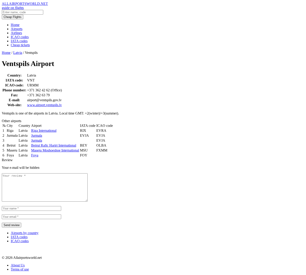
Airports (16, 29)
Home (15, 25)
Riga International (43, 130)
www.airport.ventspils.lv (44, 105)
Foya (34, 155)
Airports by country (25, 233)
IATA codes (19, 41)
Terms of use (20, 269)
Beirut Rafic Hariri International (53, 145)
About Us (18, 265)
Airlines (16, 33)
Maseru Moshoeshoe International (55, 150)
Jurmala (36, 135)
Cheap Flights (13, 17)
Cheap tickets (20, 45)
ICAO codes (20, 37)
